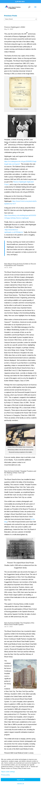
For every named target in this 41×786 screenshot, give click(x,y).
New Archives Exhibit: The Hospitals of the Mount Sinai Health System (19, 623)
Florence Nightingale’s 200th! (14, 27)
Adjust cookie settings (8, 771)
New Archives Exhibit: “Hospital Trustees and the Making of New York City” (20, 472)
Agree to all (20, 779)
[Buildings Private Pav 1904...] (20, 548)
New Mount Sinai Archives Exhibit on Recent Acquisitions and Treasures (20, 264)
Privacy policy (5, 775)
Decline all (20, 783)
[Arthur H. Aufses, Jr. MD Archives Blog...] (12, 7)
